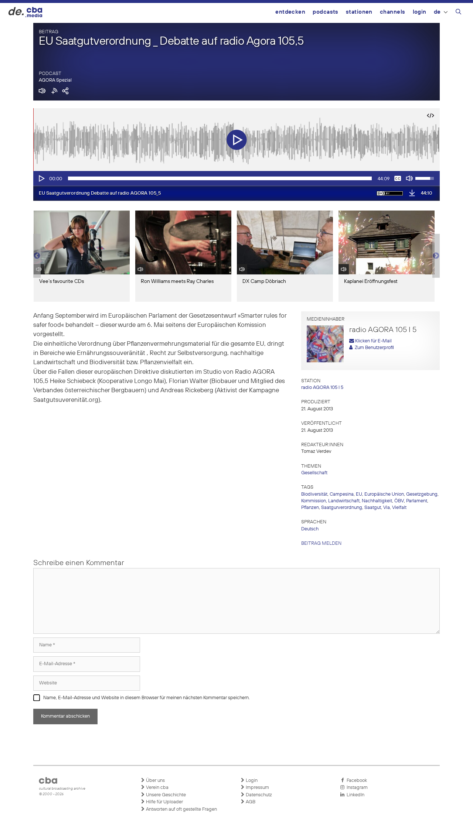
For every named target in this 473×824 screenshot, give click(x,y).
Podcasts (325, 12)
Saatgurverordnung (341, 507)
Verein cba (157, 787)
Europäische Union (384, 494)
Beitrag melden (321, 543)
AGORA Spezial (55, 80)
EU (359, 494)
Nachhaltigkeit (377, 501)
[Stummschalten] (409, 178)
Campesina (342, 494)
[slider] (220, 178)
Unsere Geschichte (165, 795)
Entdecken (290, 12)
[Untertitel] (397, 178)
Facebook (355, 780)
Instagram (356, 787)
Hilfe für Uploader (164, 802)
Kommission (313, 501)
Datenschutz (258, 795)
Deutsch (310, 529)
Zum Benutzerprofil (373, 347)
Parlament (416, 501)
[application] (236, 178)
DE (437, 12)
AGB (250, 802)
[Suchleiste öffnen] (458, 13)
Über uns (155, 780)
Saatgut (372, 507)
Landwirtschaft (344, 501)
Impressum (257, 787)
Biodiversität (314, 494)
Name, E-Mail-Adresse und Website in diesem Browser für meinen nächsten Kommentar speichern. (146, 697)
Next (436, 256)
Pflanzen (310, 507)
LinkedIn (354, 795)
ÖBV (399, 501)
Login (419, 12)
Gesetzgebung (422, 494)
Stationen (359, 12)
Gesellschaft (314, 473)
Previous (37, 256)
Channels (392, 12)
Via (386, 507)
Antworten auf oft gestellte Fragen (181, 809)
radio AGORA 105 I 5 (322, 387)
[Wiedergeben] (41, 178)
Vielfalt (399, 507)
